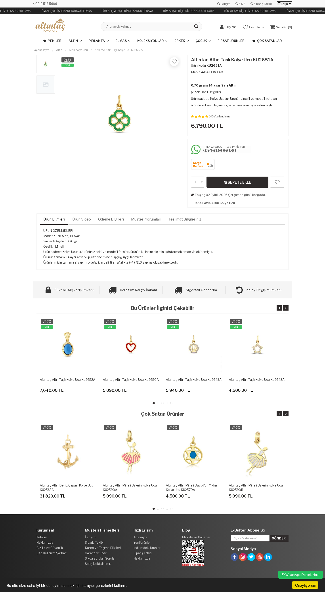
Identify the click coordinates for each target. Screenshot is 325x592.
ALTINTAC (214, 72)
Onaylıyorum (305, 585)
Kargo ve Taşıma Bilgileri (103, 548)
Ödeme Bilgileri (111, 219)
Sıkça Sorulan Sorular (100, 558)
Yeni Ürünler (142, 542)
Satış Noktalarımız (98, 564)
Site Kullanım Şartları (51, 553)
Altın (73, 41)
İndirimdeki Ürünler (147, 548)
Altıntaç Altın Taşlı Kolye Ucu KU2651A (119, 50)
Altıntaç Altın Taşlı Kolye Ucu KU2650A (131, 379)
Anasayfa (43, 50)
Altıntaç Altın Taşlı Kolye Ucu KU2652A (67, 379)
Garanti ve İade (96, 553)
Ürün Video (81, 219)
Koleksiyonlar (150, 41)
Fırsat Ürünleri (231, 41)
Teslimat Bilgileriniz (184, 219)
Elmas (121, 41)
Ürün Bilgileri (54, 219)
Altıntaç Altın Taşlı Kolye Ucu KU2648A (257, 379)
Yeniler (54, 41)
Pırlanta (97, 41)
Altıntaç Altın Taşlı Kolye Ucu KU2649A (194, 379)
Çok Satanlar (269, 41)
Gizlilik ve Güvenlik (49, 548)
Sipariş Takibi (262, 4)
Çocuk (201, 41)
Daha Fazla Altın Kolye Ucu (214, 203)
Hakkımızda (44, 542)
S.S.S (241, 4)
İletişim (225, 4)
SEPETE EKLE (239, 182)
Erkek (179, 41)
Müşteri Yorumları (146, 219)
